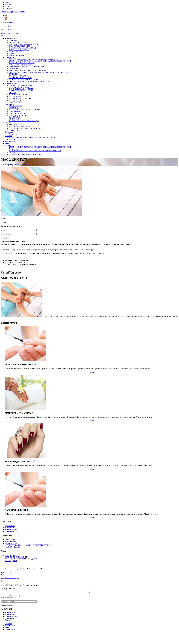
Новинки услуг (10, 145)
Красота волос (10, 38)
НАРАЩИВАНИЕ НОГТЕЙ (19, 87)
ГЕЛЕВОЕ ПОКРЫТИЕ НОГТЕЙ (21, 91)
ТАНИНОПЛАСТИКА (17, 55)
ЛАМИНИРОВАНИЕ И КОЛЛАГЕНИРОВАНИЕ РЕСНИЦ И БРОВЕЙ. (35, 151)
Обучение (8, 136)
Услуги (17, 165)
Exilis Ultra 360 (14, 108)
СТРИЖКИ (13, 40)
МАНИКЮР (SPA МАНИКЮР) (20, 85)
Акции (7, 123)
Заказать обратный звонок (10, 33)
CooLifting (12, 152)
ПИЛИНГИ (13, 74)
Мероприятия (10, 141)
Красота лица (10, 57)
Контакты (8, 8)
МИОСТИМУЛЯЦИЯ (17, 113)
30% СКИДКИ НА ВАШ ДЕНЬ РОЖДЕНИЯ (25, 128)
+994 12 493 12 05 (7, 26)
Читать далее (89, 372)
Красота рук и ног (11, 83)
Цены (7, 6)
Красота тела (9, 104)
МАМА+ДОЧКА (15, 130)
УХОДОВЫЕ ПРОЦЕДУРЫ (19, 50)
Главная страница (7, 165)
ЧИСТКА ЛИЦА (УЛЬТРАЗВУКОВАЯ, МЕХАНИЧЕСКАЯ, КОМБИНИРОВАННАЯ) (40, 72)
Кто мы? (8, 4)
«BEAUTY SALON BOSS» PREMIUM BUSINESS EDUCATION (32, 138)
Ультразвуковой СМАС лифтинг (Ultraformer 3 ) (26, 154)
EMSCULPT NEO (15, 106)
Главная (8, 2)
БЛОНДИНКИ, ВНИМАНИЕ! (20, 126)
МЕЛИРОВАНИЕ (15, 51)
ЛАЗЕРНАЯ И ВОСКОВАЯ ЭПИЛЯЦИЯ (24, 121)
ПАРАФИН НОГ (15, 100)
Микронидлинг (14, 134)
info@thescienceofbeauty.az (10, 578)
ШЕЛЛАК (12, 93)
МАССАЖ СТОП (15, 102)
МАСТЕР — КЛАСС (16, 139)
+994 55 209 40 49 (7, 29)
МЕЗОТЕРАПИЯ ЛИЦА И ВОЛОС (21, 63)
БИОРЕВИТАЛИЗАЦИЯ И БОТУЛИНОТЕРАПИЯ (27, 70)
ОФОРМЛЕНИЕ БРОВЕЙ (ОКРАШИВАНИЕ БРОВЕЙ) (29, 81)
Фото (7, 143)
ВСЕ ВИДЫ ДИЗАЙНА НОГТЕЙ (21, 89)
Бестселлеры (9, 132)
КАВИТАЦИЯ (14, 117)
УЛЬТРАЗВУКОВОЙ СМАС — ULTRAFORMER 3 (27, 66)
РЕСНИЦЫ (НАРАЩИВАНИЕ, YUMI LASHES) (26, 80)
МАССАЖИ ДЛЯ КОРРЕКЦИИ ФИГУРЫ (24, 109)
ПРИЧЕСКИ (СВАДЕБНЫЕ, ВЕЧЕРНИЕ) (24, 44)
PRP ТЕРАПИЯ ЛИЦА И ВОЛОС (21, 65)
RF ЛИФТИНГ (14, 119)
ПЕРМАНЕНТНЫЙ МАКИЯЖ (20, 78)
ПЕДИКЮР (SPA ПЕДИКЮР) (20, 98)
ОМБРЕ (12, 53)
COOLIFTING (14, 68)
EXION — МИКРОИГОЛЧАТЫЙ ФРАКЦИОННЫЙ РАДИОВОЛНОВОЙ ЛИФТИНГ (40, 61)
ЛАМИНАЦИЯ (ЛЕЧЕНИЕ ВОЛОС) (22, 48)
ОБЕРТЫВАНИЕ (15, 111)
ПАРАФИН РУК (15, 96)
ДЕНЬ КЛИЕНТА (15, 124)
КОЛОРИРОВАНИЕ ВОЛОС (19, 46)
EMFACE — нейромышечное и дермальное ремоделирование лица (33, 59)
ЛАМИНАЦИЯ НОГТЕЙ (18, 94)
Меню (3, 35)
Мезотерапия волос (12, 543)
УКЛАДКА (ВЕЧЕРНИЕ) (18, 42)
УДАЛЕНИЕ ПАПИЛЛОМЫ (19, 115)
